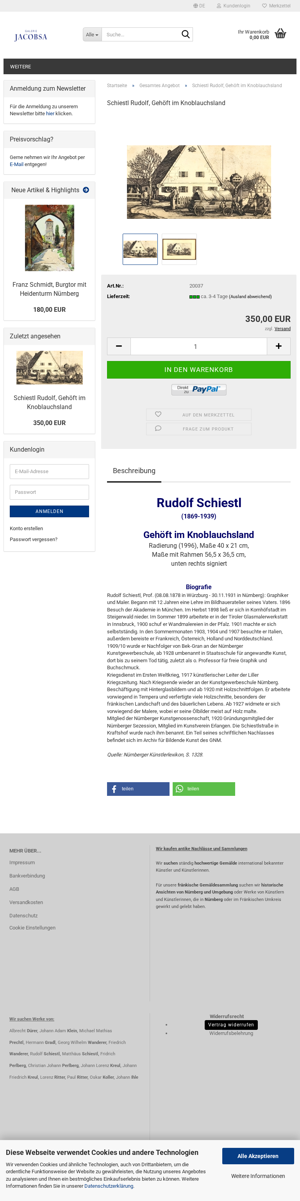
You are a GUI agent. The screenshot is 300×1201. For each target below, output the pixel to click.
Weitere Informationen (258, 1176)
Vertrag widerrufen (231, 1025)
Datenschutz (23, 916)
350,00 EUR (49, 423)
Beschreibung (134, 470)
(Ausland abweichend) (250, 296)
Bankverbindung (27, 876)
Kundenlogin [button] (235, 6)
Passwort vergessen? (33, 539)
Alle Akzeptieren (258, 1156)
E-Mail (16, 164)
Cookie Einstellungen (32, 928)
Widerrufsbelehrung (231, 1033)
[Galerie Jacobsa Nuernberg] (40, 35)
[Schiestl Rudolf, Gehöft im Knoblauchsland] (199, 173)
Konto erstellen (26, 528)
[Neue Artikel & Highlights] (86, 190)
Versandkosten (26, 902)
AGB (14, 889)
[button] (199, 6)
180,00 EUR (49, 309)
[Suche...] (185, 35)
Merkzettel (279, 6)
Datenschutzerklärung (108, 1186)
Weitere (20, 67)
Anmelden (50, 511)
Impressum (22, 862)
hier (50, 113)
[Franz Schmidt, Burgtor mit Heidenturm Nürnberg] (49, 238)
